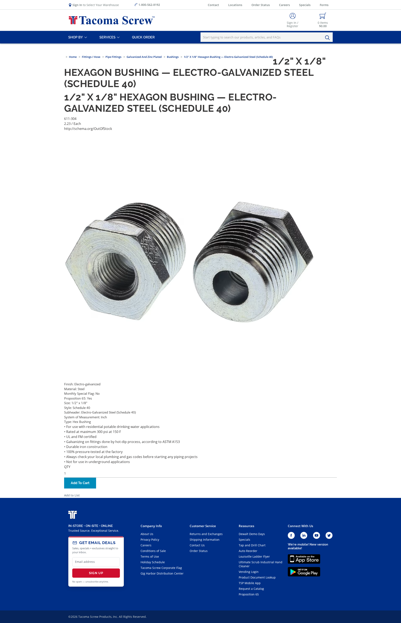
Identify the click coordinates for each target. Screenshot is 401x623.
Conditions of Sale (153, 551)
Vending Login (249, 572)
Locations (235, 5)
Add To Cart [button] (80, 483)
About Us (147, 534)
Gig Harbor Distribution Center (162, 573)
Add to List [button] (72, 495)
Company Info (151, 526)
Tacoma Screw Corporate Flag (161, 568)
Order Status (260, 5)
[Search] (328, 37)
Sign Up (96, 573)
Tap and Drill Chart (252, 545)
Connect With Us (300, 526)
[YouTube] (316, 535)
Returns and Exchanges (206, 534)
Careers (284, 5)
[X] (329, 535)
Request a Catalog (251, 589)
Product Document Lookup (257, 577)
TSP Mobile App (250, 583)
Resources (246, 526)
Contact (213, 5)
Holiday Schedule (153, 562)
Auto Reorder (248, 551)
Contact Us (197, 545)
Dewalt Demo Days (252, 534)
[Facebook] (291, 535)
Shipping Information (205, 540)
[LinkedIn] (303, 535)
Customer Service (203, 526)
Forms (324, 5)
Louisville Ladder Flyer (254, 556)
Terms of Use (150, 556)
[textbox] (266, 37)
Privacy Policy (150, 540)
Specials (305, 5)
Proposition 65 (249, 594)
